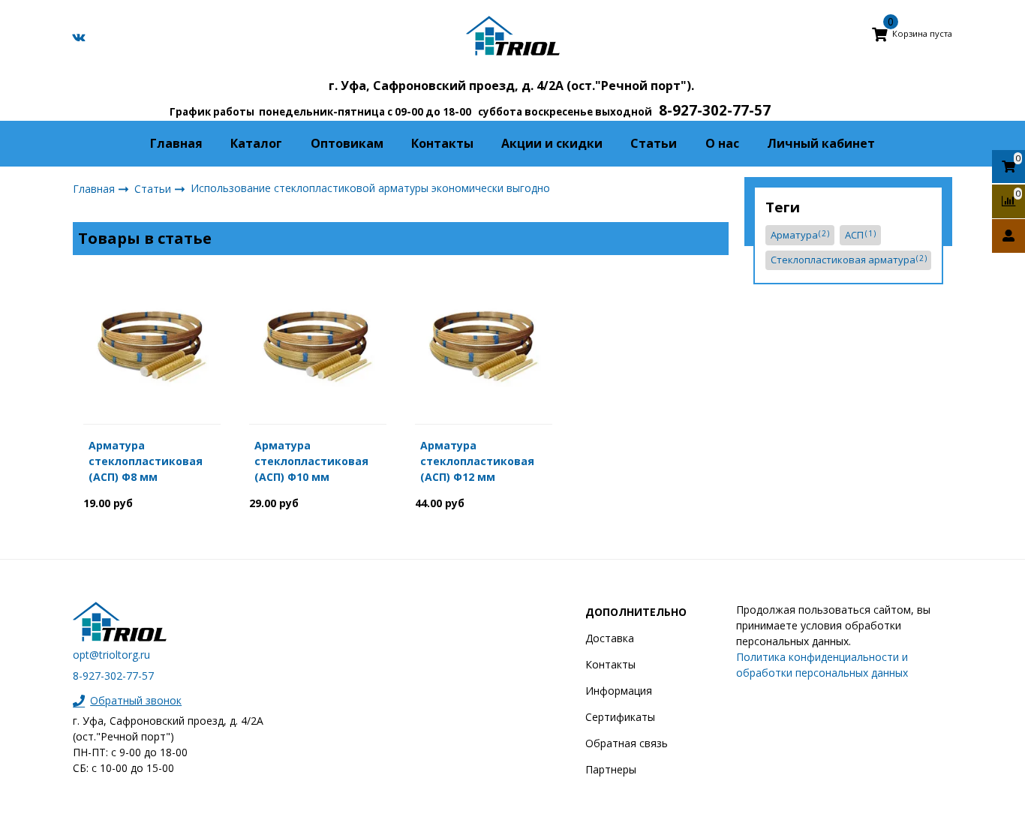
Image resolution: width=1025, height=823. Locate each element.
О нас (722, 143)
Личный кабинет (821, 143)
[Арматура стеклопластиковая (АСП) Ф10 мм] (317, 343)
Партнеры (610, 769)
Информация (618, 690)
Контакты (442, 143)
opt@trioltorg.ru (111, 654)
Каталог (256, 143)
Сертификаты (620, 717)
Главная (176, 143)
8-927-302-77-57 (113, 675)
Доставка (609, 638)
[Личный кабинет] (1008, 235)
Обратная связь (626, 743)
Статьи (653, 143)
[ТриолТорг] (513, 36)
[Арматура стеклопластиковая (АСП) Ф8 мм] (152, 343)
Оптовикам (347, 143)
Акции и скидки (552, 143)
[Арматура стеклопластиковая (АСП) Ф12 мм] (483, 343)
